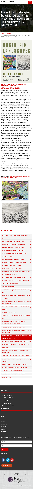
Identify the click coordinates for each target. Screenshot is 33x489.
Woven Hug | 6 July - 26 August (9, 312)
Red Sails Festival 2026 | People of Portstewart (13, 250)
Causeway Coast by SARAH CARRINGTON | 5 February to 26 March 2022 (15, 360)
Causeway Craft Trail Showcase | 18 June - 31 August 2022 (15, 356)
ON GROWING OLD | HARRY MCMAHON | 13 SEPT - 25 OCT (14, 262)
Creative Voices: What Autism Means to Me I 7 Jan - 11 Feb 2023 (16, 341)
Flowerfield (8, 1)
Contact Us (4, 429)
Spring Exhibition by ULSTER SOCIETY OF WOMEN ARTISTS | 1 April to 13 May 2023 (15, 331)
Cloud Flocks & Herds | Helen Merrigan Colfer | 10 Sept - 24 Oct (16, 237)
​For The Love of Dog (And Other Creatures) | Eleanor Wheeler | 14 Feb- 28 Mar (14, 255)
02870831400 (7, 403)
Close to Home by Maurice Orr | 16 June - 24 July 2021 (14, 368)
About (2, 416)
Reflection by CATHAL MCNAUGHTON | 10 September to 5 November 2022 (15, 351)
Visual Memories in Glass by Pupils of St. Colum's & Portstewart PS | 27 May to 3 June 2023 (14, 322)
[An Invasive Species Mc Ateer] (15, 213)
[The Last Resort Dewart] (15, 190)
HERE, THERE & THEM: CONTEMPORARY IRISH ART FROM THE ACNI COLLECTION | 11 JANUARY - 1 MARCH (15, 273)
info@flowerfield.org (9, 405)
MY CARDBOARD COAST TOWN (8, 287)
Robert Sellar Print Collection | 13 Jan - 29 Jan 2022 (14, 364)
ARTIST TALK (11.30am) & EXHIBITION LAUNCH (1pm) (15, 175)
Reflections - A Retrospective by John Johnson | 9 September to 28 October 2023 (16, 302)
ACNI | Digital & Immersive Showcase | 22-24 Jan (13, 259)
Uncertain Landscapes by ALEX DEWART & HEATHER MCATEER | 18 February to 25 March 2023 (16, 337)
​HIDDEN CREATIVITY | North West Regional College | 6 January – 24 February (16, 297)
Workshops (4, 426)
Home (2, 33)
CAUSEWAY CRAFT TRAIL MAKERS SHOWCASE (11, 283)
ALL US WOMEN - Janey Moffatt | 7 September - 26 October (15, 280)
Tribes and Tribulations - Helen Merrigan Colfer (13, 374)
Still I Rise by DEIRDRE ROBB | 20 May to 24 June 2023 (14, 327)
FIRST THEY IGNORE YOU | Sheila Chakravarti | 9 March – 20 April (15, 291)
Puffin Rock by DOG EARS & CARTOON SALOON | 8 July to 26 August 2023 (15, 308)
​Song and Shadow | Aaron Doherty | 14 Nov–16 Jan (13, 244)
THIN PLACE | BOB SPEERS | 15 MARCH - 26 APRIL (12, 269)
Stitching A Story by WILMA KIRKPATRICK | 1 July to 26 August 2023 (16, 317)
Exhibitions (8, 33)
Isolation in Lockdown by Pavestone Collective (13, 371)
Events (3, 421)
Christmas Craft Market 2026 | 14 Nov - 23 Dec (13, 241)
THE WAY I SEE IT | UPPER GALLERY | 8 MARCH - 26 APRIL (14, 277)
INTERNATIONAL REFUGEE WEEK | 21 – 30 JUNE (11, 265)
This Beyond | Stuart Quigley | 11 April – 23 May (13, 247)
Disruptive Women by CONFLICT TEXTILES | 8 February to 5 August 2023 (15, 346)
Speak (6, 465)
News (2, 419)
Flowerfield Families (6, 377)
